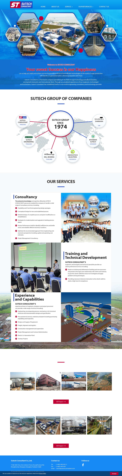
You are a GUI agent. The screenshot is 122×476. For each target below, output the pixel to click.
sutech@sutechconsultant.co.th (65, 468)
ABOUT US (55, 6)
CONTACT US (104, 6)
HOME (43, 6)
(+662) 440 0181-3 (61, 464)
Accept (114, 474)
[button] (9, 34)
